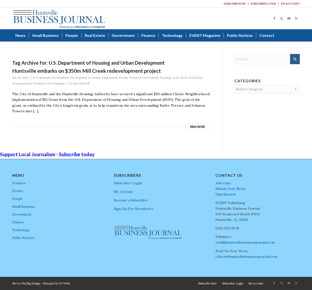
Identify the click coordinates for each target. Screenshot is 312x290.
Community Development (52, 77)
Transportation (22, 83)
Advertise (223, 183)
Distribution (225, 194)
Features (19, 183)
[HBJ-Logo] (59, 18)
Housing (165, 77)
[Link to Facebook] (274, 18)
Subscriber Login (263, 3)
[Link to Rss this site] (296, 18)
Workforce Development (49, 83)
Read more (197, 126)
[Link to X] (281, 18)
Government (150, 77)
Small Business (23, 207)
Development (78, 77)
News (183, 77)
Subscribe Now (235, 3)
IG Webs (64, 283)
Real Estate (196, 77)
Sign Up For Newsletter (134, 209)
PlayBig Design (30, 283)
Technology (21, 230)
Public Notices (23, 238)
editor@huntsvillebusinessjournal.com (246, 256)
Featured (135, 77)
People (17, 199)
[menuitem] (234, 3)
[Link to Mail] (288, 18)
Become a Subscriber (131, 200)
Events (123, 77)
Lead (175, 77)
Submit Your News (230, 188)
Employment (109, 77)
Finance (18, 222)
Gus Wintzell (81, 83)
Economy (94, 77)
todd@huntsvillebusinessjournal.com (245, 242)
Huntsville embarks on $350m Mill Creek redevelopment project (86, 71)
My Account (290, 3)
